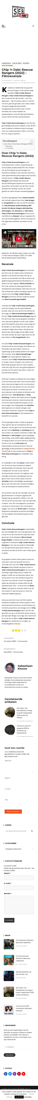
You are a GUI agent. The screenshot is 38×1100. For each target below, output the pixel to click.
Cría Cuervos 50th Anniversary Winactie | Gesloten (24, 1008)
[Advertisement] (19, 44)
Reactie (8, 761)
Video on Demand (7, 65)
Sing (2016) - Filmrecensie (13, 652)
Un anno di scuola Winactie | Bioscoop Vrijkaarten (23, 958)
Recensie (9, 146)
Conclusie (10, 148)
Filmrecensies (6, 63)
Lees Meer (28, 1097)
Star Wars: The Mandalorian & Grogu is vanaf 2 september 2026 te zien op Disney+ (24, 713)
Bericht (8, 893)
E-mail (8, 789)
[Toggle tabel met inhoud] (31, 141)
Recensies (26, 63)
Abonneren (9, 1055)
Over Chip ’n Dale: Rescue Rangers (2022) (18, 144)
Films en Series (16, 63)
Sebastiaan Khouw (12, 82)
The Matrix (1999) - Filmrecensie (15, 641)
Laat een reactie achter (28, 82)
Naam (8, 778)
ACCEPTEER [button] (19, 1097)
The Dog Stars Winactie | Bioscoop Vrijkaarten (25, 941)
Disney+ (17, 624)
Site (6, 800)
